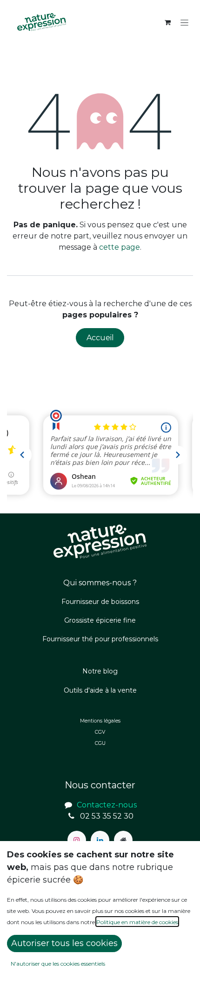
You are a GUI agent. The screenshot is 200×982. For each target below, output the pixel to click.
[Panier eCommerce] (167, 22)
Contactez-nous (107, 804)
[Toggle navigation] (184, 22)
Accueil (100, 337)
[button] (64, 943)
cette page (119, 247)
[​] (76, 840)
